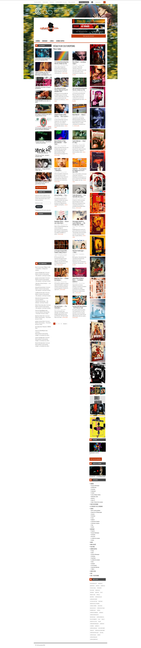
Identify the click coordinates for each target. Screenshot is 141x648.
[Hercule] (97, 361)
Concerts (93, 531)
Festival (92, 493)
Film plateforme (94, 504)
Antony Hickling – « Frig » (60, 195)
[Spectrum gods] (97, 319)
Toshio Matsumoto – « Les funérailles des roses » (79, 196)
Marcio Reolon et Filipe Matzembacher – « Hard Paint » (60, 142)
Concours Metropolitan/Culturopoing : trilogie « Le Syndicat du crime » (42, 333)
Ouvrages (93, 563)
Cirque (92, 550)
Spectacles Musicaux (95, 567)
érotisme (100, 601)
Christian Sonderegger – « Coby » (78, 251)
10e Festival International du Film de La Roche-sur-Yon (79, 89)
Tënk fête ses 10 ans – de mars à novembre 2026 (42, 155)
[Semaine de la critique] (70, 11)
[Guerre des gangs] (97, 255)
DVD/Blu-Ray (93, 487)
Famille (98, 594)
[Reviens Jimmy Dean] (97, 106)
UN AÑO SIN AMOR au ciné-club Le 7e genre (43, 101)
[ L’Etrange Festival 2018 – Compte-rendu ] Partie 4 (61, 251)
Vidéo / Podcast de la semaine (97, 502)
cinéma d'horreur (94, 612)
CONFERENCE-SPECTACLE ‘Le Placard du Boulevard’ (42, 87)
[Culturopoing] (49, 33)
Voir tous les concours (88, 36)
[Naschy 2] (97, 234)
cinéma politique (101, 608)
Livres (52, 41)
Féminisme (99, 587)
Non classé (93, 544)
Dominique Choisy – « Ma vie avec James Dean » (61, 222)
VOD (91, 573)
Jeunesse (93, 519)
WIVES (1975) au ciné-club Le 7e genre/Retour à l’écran (42, 183)
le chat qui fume (93, 601)
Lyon (99, 619)
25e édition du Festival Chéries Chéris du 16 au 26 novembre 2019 (61, 89)
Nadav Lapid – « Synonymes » (58, 169)
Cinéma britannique (94, 623)
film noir (92, 590)
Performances (94, 565)
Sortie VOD (93, 571)
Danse (92, 552)
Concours (52, 2)
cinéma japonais (93, 628)
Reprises (93, 498)
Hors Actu (93, 536)
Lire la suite (64, 73)
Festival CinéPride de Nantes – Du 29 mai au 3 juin (79, 307)
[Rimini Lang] (97, 394)
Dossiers (93, 514)
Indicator (100, 605)
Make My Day (92, 594)
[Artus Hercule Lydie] (97, 340)
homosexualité (93, 583)
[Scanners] (97, 170)
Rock (101, 592)
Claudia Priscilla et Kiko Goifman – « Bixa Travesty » (61, 115)
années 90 (100, 583)
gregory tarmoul (39, 278)
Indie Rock (97, 590)
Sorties (92, 527)
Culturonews (45, 2)
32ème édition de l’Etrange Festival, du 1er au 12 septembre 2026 (43, 59)
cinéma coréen (93, 605)
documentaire (101, 628)
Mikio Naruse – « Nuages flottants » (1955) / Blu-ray (43, 169)
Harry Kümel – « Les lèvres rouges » (79, 62)
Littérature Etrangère (95, 521)
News (91, 542)
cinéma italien (93, 634)
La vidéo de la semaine (95, 538)
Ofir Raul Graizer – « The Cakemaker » (60, 307)
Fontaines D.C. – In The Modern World (97, 476)
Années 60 (103, 585)
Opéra (92, 561)
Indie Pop (97, 592)
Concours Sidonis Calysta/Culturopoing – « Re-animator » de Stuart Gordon (43, 274)
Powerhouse (93, 610)
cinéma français (93, 637)
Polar (92, 525)
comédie (92, 625)
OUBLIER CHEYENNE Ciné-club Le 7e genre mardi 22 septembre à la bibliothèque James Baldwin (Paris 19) (43, 73)
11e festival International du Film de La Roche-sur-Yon (61, 62)
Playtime (92, 547)
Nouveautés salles (94, 496)
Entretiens (93, 489)
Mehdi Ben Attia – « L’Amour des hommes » (61, 279)
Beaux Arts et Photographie (96, 512)
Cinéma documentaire (100, 630)
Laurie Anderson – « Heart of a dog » (79, 141)
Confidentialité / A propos (61, 2)
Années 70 (97, 625)
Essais (92, 518)
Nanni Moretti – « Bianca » (79, 115)
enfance (97, 585)
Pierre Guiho (57, 49)
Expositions (93, 558)
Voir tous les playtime (95, 459)
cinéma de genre (93, 599)
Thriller (92, 630)
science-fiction (93, 621)
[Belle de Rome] (97, 191)
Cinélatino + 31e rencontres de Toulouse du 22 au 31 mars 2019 (79, 170)
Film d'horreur (93, 619)
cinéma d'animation (94, 614)
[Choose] (97, 85)
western (92, 596)
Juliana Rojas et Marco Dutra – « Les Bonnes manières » (78, 279)
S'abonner (39, 206)
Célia (36, 283)
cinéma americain (94, 639)
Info (92, 2)
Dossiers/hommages (95, 533)
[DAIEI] (97, 416)
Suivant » (65, 323)
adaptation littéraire (94, 603)
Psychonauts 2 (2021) (94, 452)
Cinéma (38, 41)
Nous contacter (72, 2)
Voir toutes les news (41, 187)
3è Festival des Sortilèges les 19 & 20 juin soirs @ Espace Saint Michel (43, 128)
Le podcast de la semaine (96, 506)
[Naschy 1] (97, 213)
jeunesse (92, 592)
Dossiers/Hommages (95, 485)
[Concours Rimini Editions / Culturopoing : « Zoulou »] (88, 21)
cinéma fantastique (94, 632)
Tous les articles (37, 2)
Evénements (93, 491)
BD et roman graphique (95, 510)
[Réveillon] (97, 64)
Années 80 (102, 623)
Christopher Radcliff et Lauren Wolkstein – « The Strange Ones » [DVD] (78, 222)
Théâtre (92, 569)
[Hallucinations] (97, 128)
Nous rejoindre (84, 2)
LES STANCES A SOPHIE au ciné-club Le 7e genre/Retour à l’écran (43, 115)
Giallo (102, 619)
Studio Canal (93, 587)
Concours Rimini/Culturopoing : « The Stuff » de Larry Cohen (43, 317)
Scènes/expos (60, 41)
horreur (101, 612)
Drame (98, 634)
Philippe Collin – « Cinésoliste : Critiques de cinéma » (43, 268)
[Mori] (97, 382)
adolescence (93, 608)
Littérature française (95, 523)
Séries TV (93, 500)
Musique (44, 41)
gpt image (37, 326)
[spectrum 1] (97, 437)
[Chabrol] (97, 298)
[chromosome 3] (97, 149)
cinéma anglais (98, 596)
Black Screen (38, 267)
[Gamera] (97, 276)
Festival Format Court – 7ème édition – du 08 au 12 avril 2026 (43, 142)
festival (101, 632)
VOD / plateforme (94, 575)
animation (92, 585)
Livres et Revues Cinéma (95, 494)
